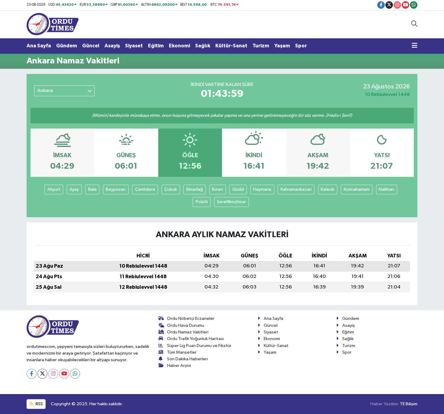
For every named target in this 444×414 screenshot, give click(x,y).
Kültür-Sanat (231, 45)
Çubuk (170, 189)
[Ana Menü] (414, 46)
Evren (217, 189)
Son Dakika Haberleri (187, 359)
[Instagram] (53, 374)
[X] (42, 374)
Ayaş (74, 189)
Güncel (90, 45)
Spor (301, 45)
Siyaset (134, 45)
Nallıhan (386, 189)
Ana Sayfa (39, 45)
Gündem (66, 45)
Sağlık (202, 45)
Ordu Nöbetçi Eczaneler (190, 318)
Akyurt (53, 189)
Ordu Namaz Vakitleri (187, 332)
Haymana (262, 189)
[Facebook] (32, 374)
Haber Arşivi (179, 365)
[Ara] (414, 24)
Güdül (238, 189)
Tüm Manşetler (182, 352)
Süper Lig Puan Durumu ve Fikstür (199, 345)
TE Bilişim (408, 404)
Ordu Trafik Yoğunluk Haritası (195, 338)
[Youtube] (64, 374)
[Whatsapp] (75, 374)
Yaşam (282, 45)
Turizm (261, 45)
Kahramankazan (296, 189)
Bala (92, 189)
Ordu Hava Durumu (185, 325)
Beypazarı (116, 189)
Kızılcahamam (357, 189)
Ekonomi (179, 45)
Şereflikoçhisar (231, 201)
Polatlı (202, 201)
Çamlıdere (145, 189)
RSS (39, 404)
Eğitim (156, 45)
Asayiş (112, 45)
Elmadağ (194, 189)
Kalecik (327, 189)
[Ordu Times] (53, 24)
